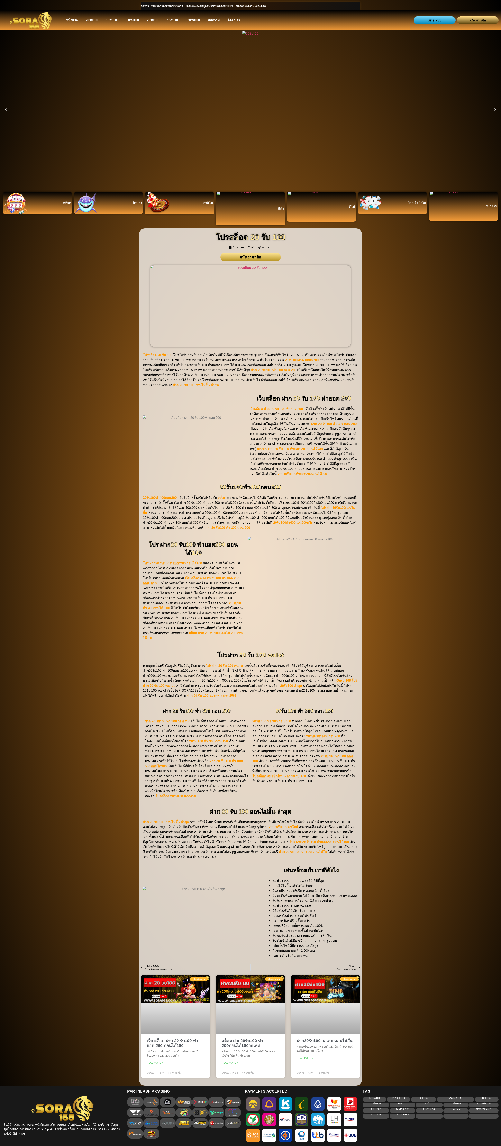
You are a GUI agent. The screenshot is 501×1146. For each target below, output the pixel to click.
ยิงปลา (137, 203)
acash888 (376, 1114)
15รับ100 (173, 20)
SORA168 (374, 1098)
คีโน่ (352, 206)
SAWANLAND (483, 1109)
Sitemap (456, 1109)
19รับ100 (112, 20)
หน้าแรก (72, 20)
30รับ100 (193, 20)
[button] (6, 110)
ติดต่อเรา (234, 20)
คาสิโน (208, 203)
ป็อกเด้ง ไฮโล (417, 203)
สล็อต (67, 203)
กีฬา (281, 208)
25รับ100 (153, 20)
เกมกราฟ (490, 206)
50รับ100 (132, 20)
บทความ (214, 20)
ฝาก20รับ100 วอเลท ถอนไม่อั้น (324, 1040)
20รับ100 (92, 20)
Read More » (155, 1062)
